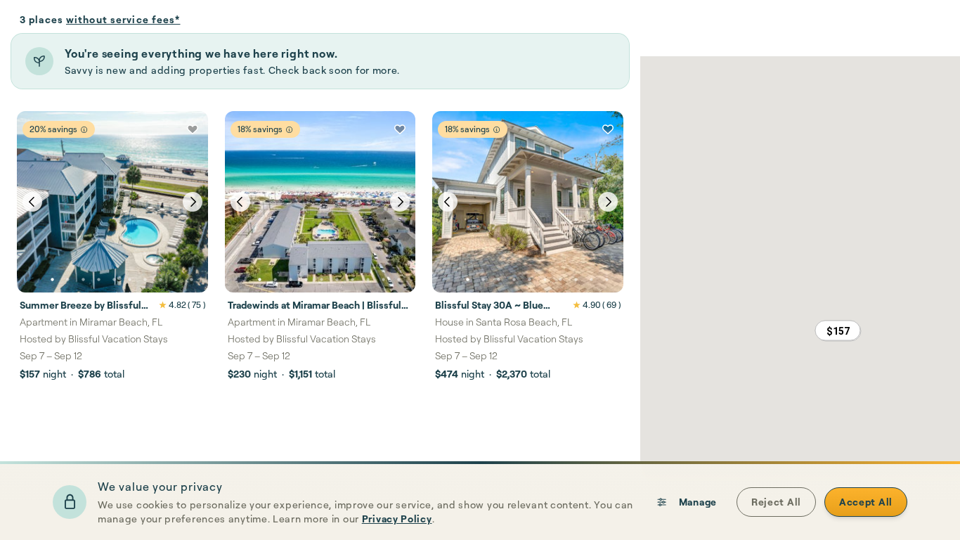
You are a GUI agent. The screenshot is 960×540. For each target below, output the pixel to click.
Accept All (866, 502)
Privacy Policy (397, 519)
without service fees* (123, 19)
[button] (838, 330)
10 (191, 280)
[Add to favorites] (192, 129)
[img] (84, 130)
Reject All (776, 502)
